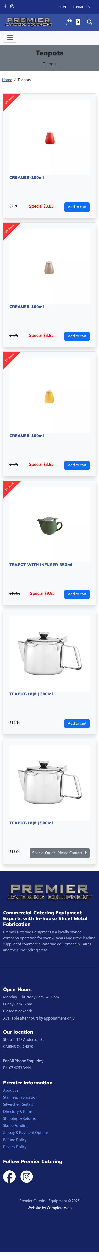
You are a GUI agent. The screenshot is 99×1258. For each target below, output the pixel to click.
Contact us (81, 7)
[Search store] (90, 22)
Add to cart (77, 207)
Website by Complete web (50, 1208)
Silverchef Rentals (18, 1105)
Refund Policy (15, 1140)
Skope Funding (16, 1126)
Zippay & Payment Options (25, 1133)
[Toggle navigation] (10, 38)
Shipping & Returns (19, 1119)
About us (10, 1091)
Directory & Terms (17, 1112)
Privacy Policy (15, 1147)
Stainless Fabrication (20, 1098)
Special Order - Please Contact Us (59, 853)
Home (62, 7)
